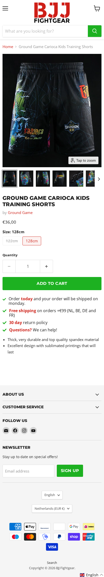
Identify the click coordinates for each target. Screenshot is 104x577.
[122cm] (12, 246)
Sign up (70, 470)
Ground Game (20, 212)
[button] (9, 178)
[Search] (94, 31)
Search (52, 562)
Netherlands (50, 508)
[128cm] (32, 246)
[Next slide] (99, 178)
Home (8, 47)
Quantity (10, 255)
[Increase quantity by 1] (46, 266)
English (49, 495)
